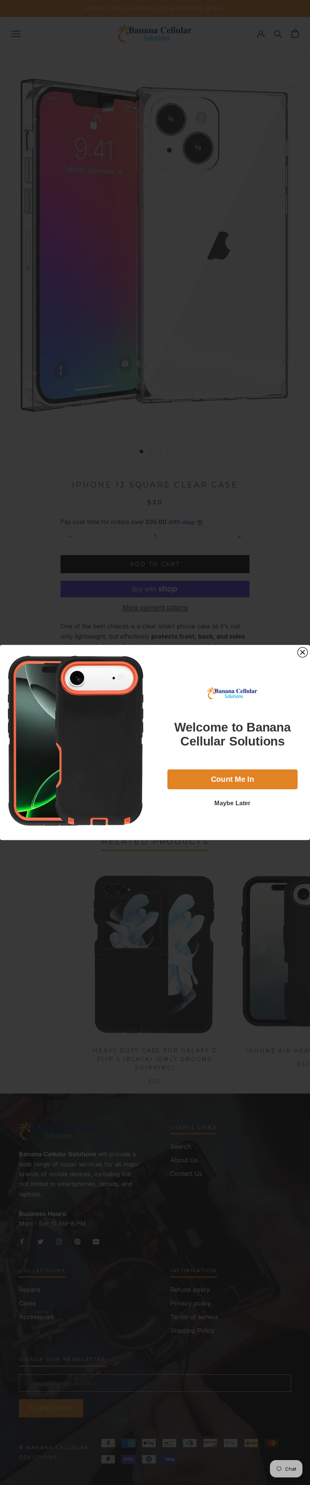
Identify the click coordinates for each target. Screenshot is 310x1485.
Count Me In (232, 779)
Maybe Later (232, 802)
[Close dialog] (302, 652)
